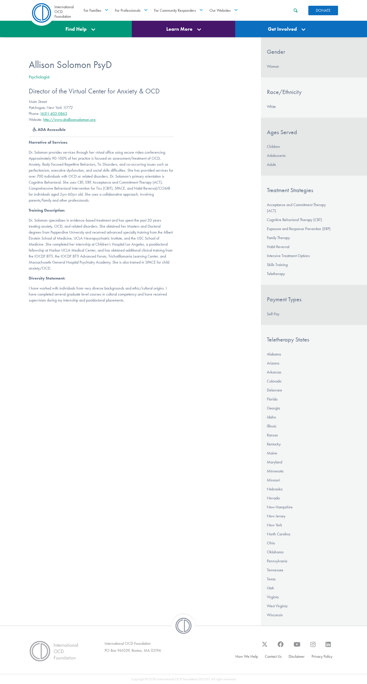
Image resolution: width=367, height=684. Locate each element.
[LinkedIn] (328, 647)
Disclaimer (297, 656)
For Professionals (128, 10)
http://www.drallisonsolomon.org (69, 119)
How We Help (246, 656)
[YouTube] (297, 647)
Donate (323, 10)
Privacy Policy (322, 656)
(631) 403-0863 (53, 113)
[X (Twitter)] (264, 647)
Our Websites (220, 10)
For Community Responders (175, 10)
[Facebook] (280, 647)
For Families (92, 10)
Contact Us (273, 656)
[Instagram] (313, 647)
